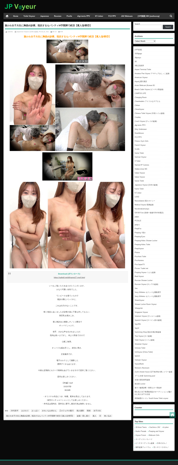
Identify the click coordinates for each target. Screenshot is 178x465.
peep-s (137, 225)
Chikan (137, 105)
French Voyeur (140, 145)
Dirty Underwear (141, 129)
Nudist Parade (141, 431)
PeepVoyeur (139, 249)
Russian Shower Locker (143, 280)
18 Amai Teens (141, 427)
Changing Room (141, 97)
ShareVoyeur (139, 300)
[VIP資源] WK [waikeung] (148, 16)
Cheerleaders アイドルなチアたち (147, 101)
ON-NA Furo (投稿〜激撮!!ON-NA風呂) (149, 213)
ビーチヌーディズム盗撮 (145, 443)
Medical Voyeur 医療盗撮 (144, 205)
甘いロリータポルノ (161, 447)
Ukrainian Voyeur (141, 344)
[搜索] (170, 16)
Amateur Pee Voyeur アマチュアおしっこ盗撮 (152, 73)
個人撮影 (80, 411)
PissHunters (139, 260)
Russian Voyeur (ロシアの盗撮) (146, 284)
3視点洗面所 (139, 66)
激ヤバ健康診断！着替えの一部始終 (148, 388)
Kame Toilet (139, 189)
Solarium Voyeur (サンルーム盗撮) (147, 316)
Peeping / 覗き (140, 233)
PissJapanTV (140, 264)
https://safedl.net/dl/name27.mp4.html (69, 277)
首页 (7, 16)
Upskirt (137, 356)
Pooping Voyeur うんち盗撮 (145, 272)
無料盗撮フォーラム (143, 447)
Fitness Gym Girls (141, 141)
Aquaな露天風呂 (141, 81)
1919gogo (138, 54)
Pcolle (69, 16)
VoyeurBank (139, 364)
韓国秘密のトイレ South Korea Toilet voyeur (151, 398)
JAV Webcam (127, 16)
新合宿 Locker (140, 384)
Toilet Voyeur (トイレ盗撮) (144, 340)
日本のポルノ (162, 443)
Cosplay (138, 117)
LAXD (137, 197)
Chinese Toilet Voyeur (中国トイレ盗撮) (149, 113)
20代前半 (14, 411)
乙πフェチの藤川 (67, 411)
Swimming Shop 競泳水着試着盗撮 (148, 332)
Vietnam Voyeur (141, 360)
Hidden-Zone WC (141, 169)
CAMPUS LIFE (140, 93)
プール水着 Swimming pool (145, 376)
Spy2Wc (138, 324)
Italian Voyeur (140, 177)
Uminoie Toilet (140, 348)
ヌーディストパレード (144, 439)
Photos (137, 252)
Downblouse (139, 133)
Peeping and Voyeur (156, 431)
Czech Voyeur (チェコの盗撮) (146, 121)
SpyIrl (137, 328)
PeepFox (138, 229)
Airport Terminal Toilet (143, 69)
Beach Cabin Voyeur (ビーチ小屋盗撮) (149, 89)
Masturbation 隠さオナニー (145, 201)
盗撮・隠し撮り (83, 416)
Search (137, 24)
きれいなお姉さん (49, 411)
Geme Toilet (139, 153)
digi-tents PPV (83, 16)
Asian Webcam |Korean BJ (145, 85)
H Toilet (137, 161)
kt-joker (166, 427)
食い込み (107, 416)
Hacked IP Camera (142, 165)
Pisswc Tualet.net (141, 268)
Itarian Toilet (139, 181)
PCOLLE (138, 221)
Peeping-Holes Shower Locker (146, 241)
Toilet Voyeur (29, 16)
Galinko (10, 32)
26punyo (138, 58)
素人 (94, 416)
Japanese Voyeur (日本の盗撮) (146, 185)
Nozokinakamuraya (142, 209)
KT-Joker (99, 16)
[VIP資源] (138, 50)
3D (136, 61)
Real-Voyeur (139, 276)
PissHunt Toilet (140, 256)
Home (15, 16)
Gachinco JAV (154, 427)
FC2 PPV (112, 16)
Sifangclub (139, 308)
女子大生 (97, 411)
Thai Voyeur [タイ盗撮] (143, 336)
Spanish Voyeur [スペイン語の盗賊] (148, 320)
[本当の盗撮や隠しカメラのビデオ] (20, 3)
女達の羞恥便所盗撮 (142, 380)
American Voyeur (141, 77)
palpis (137, 217)
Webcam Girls (154, 435)
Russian (57, 16)
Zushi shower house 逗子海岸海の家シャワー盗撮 (153, 372)
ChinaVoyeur (139, 109)
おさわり (25, 411)
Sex (136, 288)
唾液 (89, 411)
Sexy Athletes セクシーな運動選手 (148, 292)
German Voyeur (140, 157)
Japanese (44, 16)
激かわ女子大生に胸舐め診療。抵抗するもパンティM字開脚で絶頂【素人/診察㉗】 (40, 416)
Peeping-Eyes (140, 237)
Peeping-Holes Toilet (142, 244)
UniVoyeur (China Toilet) (144, 352)
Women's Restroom (142, 368)
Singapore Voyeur (141, 312)
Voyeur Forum (141, 435)
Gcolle (137, 149)
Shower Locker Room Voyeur (145, 304)
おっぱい (35, 411)
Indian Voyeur (140, 173)
